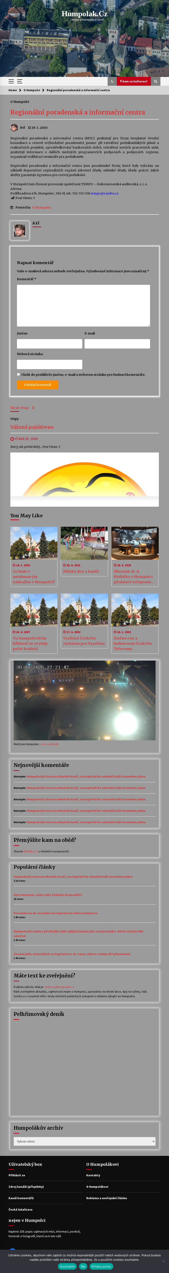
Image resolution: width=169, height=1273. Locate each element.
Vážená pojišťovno (32, 427)
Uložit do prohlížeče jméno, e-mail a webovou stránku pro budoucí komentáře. (83, 375)
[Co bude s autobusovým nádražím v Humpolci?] (34, 543)
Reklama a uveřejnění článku (106, 1198)
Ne (83, 1266)
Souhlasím (67, 1266)
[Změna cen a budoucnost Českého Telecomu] (135, 610)
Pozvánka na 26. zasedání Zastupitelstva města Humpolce (55, 913)
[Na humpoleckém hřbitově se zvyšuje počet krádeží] (34, 610)
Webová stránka (30, 354)
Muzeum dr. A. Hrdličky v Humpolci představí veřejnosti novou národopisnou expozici (133, 577)
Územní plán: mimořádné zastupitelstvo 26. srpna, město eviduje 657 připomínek (72, 954)
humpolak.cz (85, 13)
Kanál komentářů (21, 1198)
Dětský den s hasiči (81, 571)
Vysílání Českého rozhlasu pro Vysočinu (84, 641)
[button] (112, 81)
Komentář (26, 279)
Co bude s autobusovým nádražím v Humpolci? (34, 576)
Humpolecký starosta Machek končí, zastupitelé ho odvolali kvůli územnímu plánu (86, 776)
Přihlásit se (17, 1175)
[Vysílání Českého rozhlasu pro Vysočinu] (84, 610)
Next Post (19, 408)
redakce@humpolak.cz (59, 987)
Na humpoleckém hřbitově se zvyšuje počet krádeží (30, 643)
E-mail (89, 333)
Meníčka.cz (31, 851)
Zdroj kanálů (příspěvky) (26, 1187)
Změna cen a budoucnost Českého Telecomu (133, 643)
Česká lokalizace (21, 1209)
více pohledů (50, 744)
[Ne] (163, 1261)
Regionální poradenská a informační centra (77, 112)
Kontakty (93, 1175)
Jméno (22, 333)
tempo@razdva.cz (105, 193)
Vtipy (14, 419)
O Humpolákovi (97, 1187)
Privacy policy (101, 1266)
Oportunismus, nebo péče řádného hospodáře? (48, 895)
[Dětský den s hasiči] (84, 543)
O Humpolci (19, 101)
